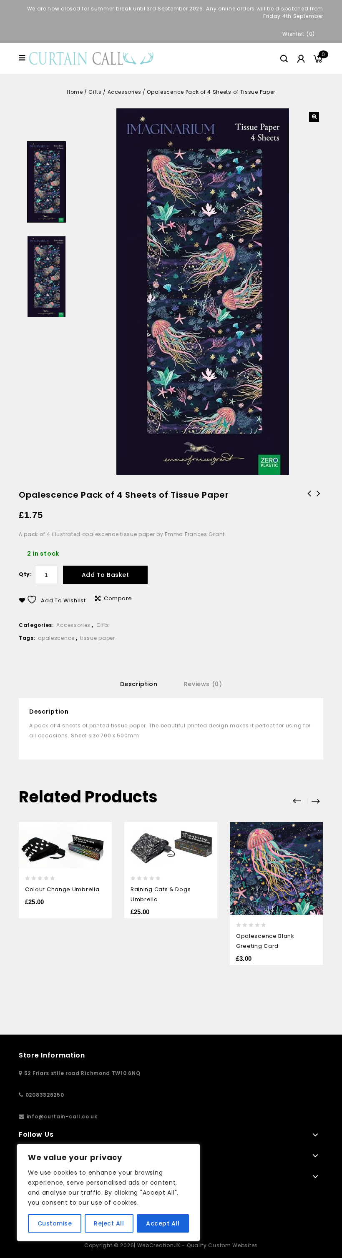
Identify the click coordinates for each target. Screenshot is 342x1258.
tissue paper (97, 638)
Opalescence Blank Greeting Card (318, 499)
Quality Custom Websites (222, 1245)
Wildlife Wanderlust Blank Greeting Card (309, 504)
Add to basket (105, 575)
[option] (46, 182)
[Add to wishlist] (99, 829)
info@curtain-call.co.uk (62, 1116)
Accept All (162, 1223)
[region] (108, 1192)
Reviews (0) (203, 684)
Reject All (109, 1223)
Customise (55, 1223)
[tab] (139, 684)
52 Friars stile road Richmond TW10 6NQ (82, 1073)
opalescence (56, 638)
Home (75, 91)
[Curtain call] (92, 57)
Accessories (124, 91)
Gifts (94, 91)
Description (139, 684)
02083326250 (44, 1094)
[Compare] (99, 862)
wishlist (293, 34)
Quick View (99, 846)
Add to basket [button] (310, 879)
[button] (314, 117)
